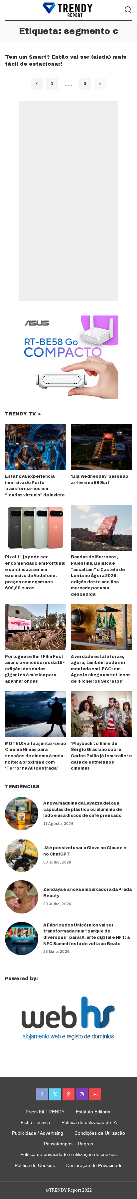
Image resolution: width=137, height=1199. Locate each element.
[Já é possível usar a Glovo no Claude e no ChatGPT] (21, 855)
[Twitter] (55, 1094)
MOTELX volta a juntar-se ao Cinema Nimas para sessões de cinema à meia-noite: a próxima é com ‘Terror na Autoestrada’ (35, 756)
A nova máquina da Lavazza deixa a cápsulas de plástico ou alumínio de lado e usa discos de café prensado (82, 809)
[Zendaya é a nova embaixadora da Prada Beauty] (21, 896)
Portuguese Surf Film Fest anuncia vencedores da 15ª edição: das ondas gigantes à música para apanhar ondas (35, 669)
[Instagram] (82, 1094)
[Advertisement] (68, 201)
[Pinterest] (68, 1094)
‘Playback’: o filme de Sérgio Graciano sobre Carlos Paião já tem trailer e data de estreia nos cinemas (101, 756)
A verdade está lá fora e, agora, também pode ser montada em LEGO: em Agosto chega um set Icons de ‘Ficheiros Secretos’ (101, 669)
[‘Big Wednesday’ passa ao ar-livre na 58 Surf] (101, 447)
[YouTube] (95, 1094)
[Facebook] (42, 1094)
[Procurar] (128, 10)
